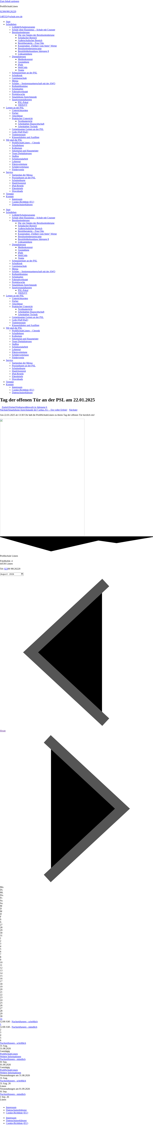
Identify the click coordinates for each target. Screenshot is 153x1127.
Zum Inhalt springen (9, 1)
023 (6, 568)
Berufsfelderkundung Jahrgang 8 (33, 51)
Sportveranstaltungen (22, 99)
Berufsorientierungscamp (30, 48)
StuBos (15, 156)
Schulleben (11, 24)
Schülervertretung (20, 167)
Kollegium (17, 148)
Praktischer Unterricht (22, 118)
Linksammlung (25, 54)
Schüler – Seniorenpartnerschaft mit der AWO (33, 83)
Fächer (15, 113)
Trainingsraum (19, 134)
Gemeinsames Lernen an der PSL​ (28, 129)
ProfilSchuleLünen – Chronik (26, 142)
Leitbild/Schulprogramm (23, 27)
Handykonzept (19, 183)
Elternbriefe (17, 188)
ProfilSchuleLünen (9, 1054)
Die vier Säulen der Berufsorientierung (36, 35)
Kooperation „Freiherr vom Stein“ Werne (37, 46)
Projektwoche (18, 94)
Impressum (17, 199)
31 (1, 1019)
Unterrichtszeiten (20, 110)
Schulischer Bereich (27, 37)
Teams (21, 70)
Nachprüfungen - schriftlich (25, 1021)
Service (9, 172)
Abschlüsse (17, 115)
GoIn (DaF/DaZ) (20, 132)
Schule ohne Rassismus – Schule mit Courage (33, 29)
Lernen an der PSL (15, 107)
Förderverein (18, 169)
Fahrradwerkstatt (20, 91)
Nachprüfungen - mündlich (24, 1027)
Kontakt (10, 196)
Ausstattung (23, 62)
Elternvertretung (19, 164)
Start (8, 21)
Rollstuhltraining (20, 86)
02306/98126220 (8, 11)
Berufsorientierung (21, 32)
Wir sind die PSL (14, 140)
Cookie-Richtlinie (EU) (23, 202)
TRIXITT (22, 105)
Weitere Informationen (10, 1056)
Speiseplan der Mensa (22, 175)
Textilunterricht (25, 121)
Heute (3, 730)
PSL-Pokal (23, 102)
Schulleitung (18, 145)
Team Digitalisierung (22, 153)
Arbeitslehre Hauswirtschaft (31, 124)
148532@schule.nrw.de (11, 16)
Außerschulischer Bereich (30, 40)
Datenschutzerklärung (22, 204)
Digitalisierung (19, 56)
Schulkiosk (17, 75)
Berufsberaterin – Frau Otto (31, 43)
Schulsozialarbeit (20, 159)
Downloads (17, 191)
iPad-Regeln (18, 185)
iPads (20, 64)
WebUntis (22, 67)
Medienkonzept (25, 59)
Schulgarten (17, 89)
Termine (10, 193)
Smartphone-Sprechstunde (24, 97)
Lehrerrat (16, 161)
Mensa (15, 81)
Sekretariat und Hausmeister (25, 150)
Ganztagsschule (19, 78)
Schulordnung (18, 180)
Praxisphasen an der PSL (24, 177)
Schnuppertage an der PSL (24, 72)
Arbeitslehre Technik (28, 126)
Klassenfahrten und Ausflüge (25, 137)
